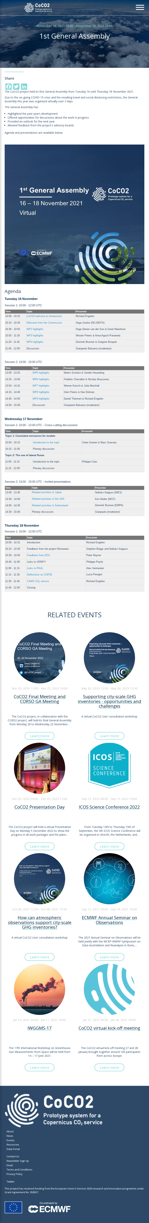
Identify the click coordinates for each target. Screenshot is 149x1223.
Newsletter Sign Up (18, 1161)
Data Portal (13, 1149)
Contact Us (13, 1156)
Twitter (11, 1181)
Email (10, 1165)
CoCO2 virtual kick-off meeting (109, 1028)
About (10, 1131)
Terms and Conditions (19, 1169)
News (10, 1136)
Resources (13, 1144)
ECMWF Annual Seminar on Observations (109, 920)
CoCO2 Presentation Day (40, 807)
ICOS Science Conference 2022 (109, 807)
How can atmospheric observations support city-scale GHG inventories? (39, 922)
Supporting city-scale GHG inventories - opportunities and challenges (109, 701)
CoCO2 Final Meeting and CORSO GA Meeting (40, 699)
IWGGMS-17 (40, 1028)
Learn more (39, 736)
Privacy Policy (15, 1174)
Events (11, 1140)
